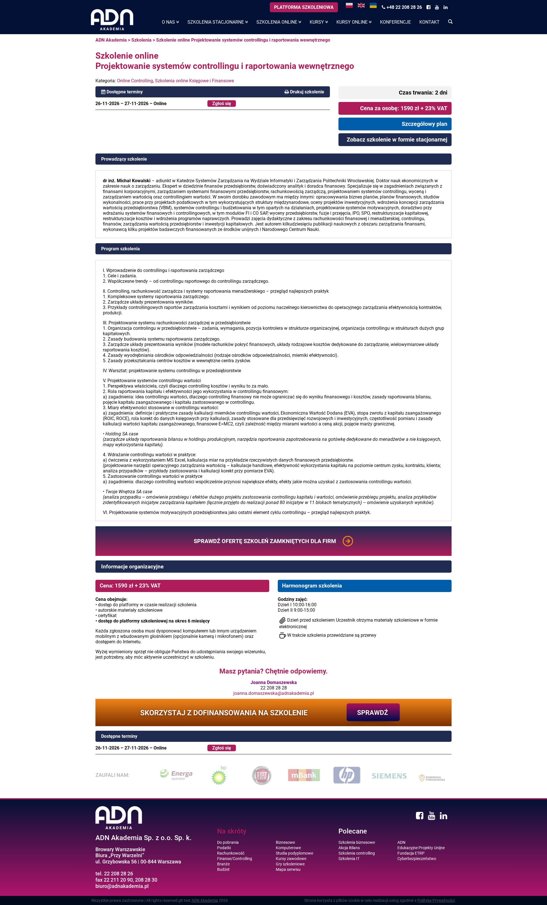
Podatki (224, 847)
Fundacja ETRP (410, 853)
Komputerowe (288, 847)
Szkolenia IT (349, 858)
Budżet (223, 869)
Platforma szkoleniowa (304, 7)
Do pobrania (228, 842)
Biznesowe (285, 842)
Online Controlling (135, 80)
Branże (223, 864)
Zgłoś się (221, 103)
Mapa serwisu (288, 869)
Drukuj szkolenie (307, 92)
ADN (401, 842)
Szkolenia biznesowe (356, 842)
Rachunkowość (230, 853)
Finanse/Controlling (234, 858)
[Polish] (350, 5)
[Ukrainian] (373, 5)
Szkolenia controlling (356, 853)
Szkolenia (141, 40)
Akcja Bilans (349, 847)
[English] (362, 5)
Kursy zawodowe (291, 858)
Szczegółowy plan (424, 123)
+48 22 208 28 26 (403, 7)
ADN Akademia (111, 40)
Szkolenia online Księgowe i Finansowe (194, 80)
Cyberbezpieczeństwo (416, 858)
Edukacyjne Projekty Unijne (421, 847)
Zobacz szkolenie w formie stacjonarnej (397, 139)
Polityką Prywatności (436, 900)
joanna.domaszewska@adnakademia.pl (273, 693)
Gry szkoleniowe (290, 864)
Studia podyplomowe (294, 853)
